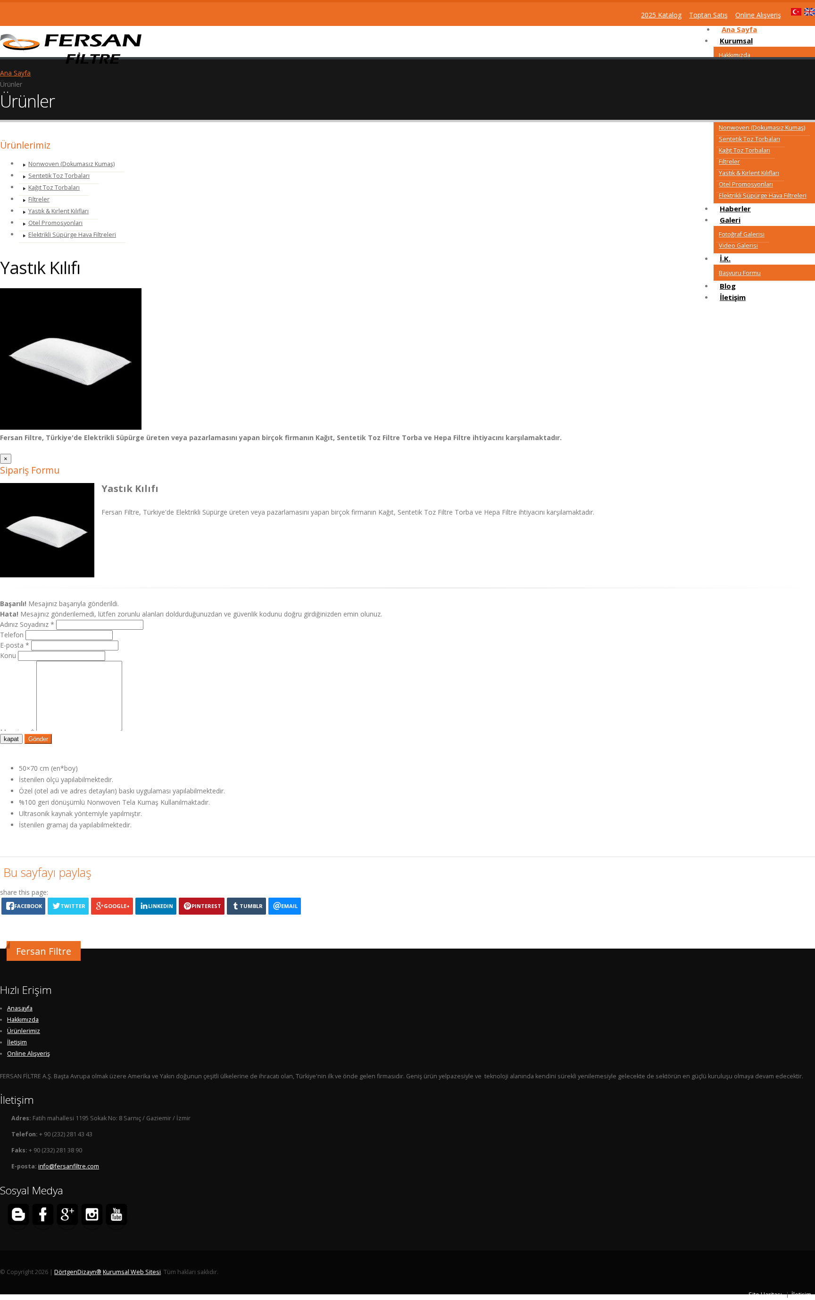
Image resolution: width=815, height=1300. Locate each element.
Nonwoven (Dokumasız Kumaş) (762, 128)
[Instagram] (92, 1216)
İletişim (733, 297)
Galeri (730, 220)
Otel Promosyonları (746, 184)
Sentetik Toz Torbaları (749, 139)
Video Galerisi (738, 246)
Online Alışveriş (28, 1054)
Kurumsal (736, 40)
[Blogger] (18, 1216)
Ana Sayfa (15, 72)
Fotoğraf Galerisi (742, 234)
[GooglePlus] (67, 1216)
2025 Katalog (661, 14)
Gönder (38, 738)
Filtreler (729, 162)
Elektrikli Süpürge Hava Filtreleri (763, 196)
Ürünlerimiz (23, 1031)
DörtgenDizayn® (77, 1272)
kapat (11, 738)
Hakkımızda (734, 55)
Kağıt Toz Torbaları (744, 150)
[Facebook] (43, 1216)
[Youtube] (116, 1216)
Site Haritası (765, 1295)
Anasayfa (20, 1008)
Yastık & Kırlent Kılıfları (749, 173)
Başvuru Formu (740, 273)
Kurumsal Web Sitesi (132, 1272)
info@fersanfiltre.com (68, 1166)
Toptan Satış (708, 14)
